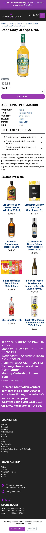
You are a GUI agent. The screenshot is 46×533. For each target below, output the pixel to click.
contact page (19, 398)
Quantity (5, 88)
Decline (31, 529)
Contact (4, 447)
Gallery (4, 437)
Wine (3, 467)
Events (4, 424)
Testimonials (6, 444)
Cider (3, 474)
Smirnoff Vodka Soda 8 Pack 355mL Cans (11, 283)
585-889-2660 (27, 390)
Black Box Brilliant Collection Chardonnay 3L (34, 207)
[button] (30, 15)
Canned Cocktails (8, 472)
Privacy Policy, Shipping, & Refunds (16, 449)
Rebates (4, 429)
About (4, 439)
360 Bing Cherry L (12, 320)
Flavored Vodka (25, 113)
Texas (21, 119)
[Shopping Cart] (37, 15)
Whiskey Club (7, 432)
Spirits (4, 469)
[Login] (34, 15)
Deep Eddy (23, 122)
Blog (3, 442)
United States (24, 116)
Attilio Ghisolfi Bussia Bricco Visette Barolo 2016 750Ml (34, 245)
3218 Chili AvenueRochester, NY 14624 (16, 486)
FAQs (3, 434)
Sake (3, 477)
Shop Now (28, 5)
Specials (4, 427)
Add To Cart (23, 97)
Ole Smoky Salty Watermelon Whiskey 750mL (11, 207)
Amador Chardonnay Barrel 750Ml (11, 244)
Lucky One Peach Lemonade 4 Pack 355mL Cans (34, 323)
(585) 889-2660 (13, 491)
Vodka (21, 110)
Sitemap (4, 452)
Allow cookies (17, 529)
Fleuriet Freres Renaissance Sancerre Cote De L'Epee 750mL (34, 284)
